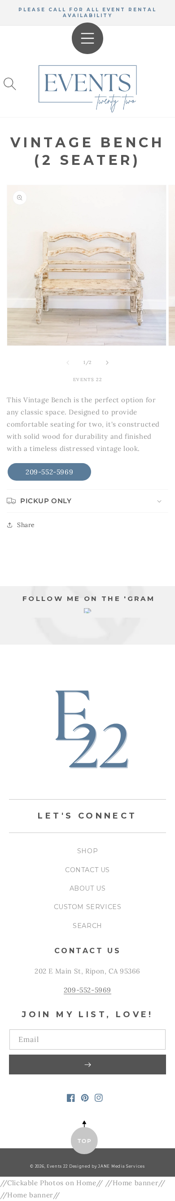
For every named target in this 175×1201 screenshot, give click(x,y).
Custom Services (88, 907)
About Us (88, 888)
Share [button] (26, 525)
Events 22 (57, 1166)
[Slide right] (107, 363)
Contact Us (87, 870)
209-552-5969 (49, 472)
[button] (10, 84)
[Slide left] (68, 363)
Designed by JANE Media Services (107, 1166)
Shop (87, 851)
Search (87, 926)
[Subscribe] (87, 1064)
